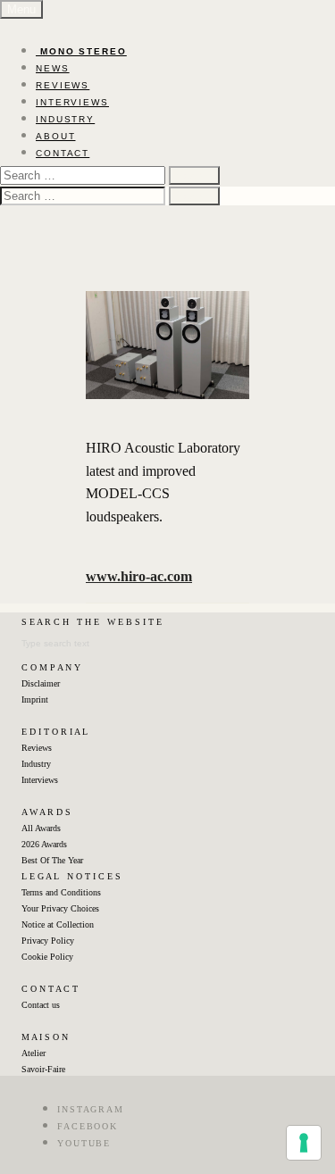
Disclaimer (40, 683)
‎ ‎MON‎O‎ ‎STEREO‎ (81, 51)
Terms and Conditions (61, 892)
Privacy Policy (47, 940)
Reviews (36, 748)
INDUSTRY (65, 119)
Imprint (34, 699)
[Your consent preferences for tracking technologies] (304, 1143)
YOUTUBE (84, 1143)
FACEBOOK (87, 1126)
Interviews (39, 780)
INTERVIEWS (72, 102)
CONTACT (62, 153)
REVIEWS (62, 85)
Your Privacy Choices (60, 908)
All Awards (41, 828)
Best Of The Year (52, 860)
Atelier (33, 1053)
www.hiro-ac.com (139, 576)
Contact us (40, 1005)
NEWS (53, 68)
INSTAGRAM (90, 1109)
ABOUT (56, 136)
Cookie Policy (47, 957)
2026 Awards (44, 844)
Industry (36, 764)
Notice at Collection (57, 924)
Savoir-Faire (43, 1069)
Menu (21, 9)
